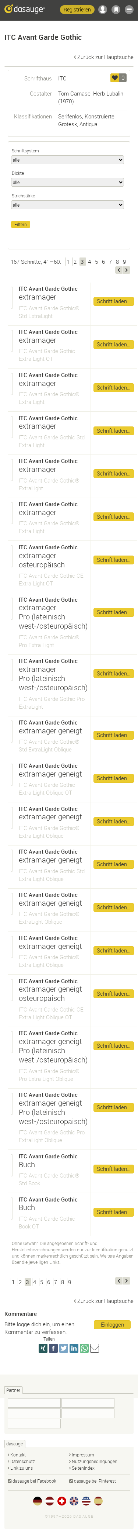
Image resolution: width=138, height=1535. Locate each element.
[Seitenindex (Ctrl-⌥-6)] (129, 9)
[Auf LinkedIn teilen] (74, 1348)
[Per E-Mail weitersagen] (94, 1348)
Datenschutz (22, 1461)
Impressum (83, 1455)
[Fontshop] (34, 1403)
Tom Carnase (74, 93)
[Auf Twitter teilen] (63, 1348)
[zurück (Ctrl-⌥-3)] (119, 270)
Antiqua (88, 124)
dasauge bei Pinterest (95, 1481)
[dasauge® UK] (74, 1501)
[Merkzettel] (116, 9)
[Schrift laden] (12, 297)
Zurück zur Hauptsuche (105, 56)
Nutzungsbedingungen (94, 1461)
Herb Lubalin (108, 93)
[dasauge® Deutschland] (37, 1501)
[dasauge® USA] (86, 1501)
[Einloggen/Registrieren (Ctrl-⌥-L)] (102, 9)
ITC (62, 78)
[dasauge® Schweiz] (61, 1501)
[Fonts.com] (34, 1413)
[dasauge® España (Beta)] (98, 1501)
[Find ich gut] (114, 77)
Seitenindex (83, 1468)
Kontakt (18, 1455)
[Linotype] (88, 1403)
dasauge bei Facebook (34, 1481)
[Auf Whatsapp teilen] (84, 1348)
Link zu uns (21, 1468)
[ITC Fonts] (34, 1423)
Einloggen (112, 1324)
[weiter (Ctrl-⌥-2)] (126, 270)
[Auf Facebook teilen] (53, 1348)
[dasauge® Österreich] (49, 1501)
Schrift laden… (114, 301)
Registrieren (77, 9)
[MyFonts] (88, 1413)
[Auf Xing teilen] (43, 1348)
